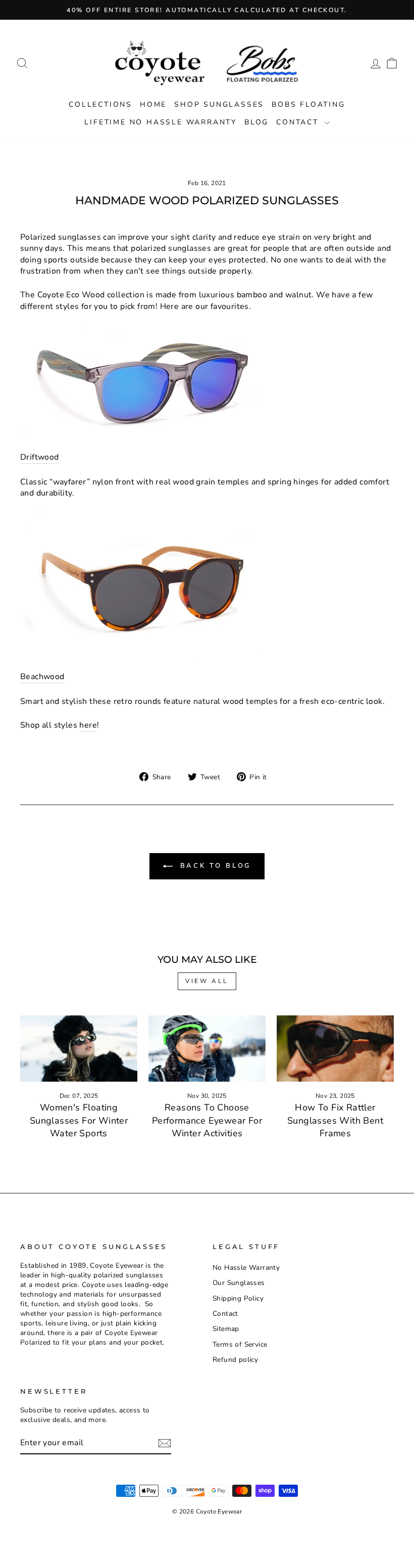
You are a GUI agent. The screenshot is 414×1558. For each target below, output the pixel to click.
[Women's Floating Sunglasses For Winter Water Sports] (78, 1048)
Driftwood (39, 457)
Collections (100, 104)
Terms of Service (240, 1344)
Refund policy (235, 1359)
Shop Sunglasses (219, 104)
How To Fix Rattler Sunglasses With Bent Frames (335, 1120)
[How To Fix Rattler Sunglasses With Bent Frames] (335, 1048)
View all (207, 981)
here (88, 725)
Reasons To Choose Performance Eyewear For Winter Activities (207, 1120)
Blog (256, 122)
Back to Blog (214, 866)
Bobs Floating (308, 104)
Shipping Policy (238, 1298)
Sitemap (226, 1328)
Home (153, 104)
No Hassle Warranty (246, 1267)
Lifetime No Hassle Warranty (160, 122)
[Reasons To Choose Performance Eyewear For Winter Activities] (207, 1048)
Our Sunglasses (239, 1282)
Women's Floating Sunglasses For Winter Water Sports (79, 1120)
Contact (299, 122)
